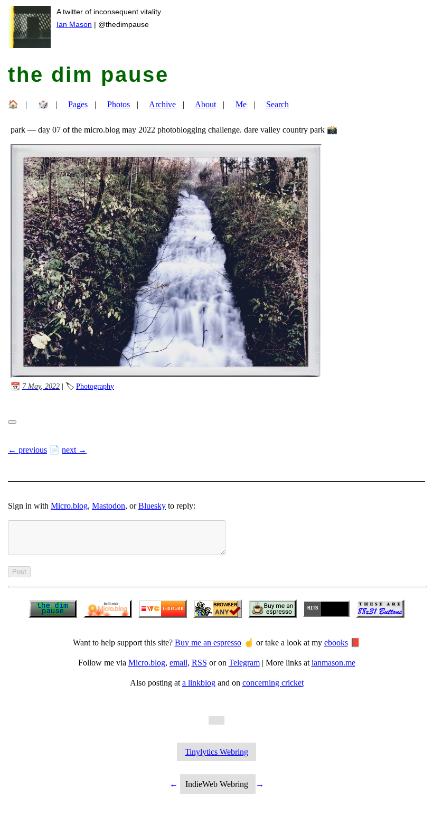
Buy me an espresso (208, 642)
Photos (118, 104)
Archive (162, 104)
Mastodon (108, 505)
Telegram (244, 662)
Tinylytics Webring (216, 751)
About (205, 104)
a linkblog (198, 682)
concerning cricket (273, 682)
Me (241, 104)
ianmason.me (333, 662)
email (178, 662)
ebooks (336, 642)
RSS (199, 662)
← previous (27, 449)
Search (277, 104)
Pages (78, 104)
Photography (95, 386)
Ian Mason (74, 24)
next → (74, 449)
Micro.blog (69, 505)
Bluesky (152, 505)
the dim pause (88, 74)
